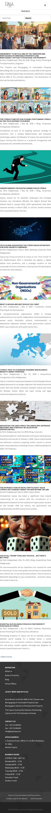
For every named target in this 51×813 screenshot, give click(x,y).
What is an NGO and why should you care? (19, 304)
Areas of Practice (12, 675)
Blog (33, 60)
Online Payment (36, 798)
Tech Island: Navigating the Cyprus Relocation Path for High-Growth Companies (25, 246)
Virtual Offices (10, 683)
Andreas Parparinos (42, 628)
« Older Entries (6, 657)
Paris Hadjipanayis (9, 60)
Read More (25, 11)
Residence (15, 127)
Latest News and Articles (16, 692)
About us (8, 671)
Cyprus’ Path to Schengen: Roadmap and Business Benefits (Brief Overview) (23, 371)
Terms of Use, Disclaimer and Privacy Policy (24, 795)
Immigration (5, 127)
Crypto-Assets (34, 492)
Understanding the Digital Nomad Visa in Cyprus (23, 188)
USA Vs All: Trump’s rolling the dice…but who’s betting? (23, 556)
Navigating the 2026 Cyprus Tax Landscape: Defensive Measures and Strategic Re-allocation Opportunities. (25, 427)
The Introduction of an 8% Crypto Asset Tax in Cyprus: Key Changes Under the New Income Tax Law (24, 488)
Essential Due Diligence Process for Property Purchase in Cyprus (22, 625)
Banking (33, 249)
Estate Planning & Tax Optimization (15, 631)
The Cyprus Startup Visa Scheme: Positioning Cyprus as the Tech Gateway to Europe (25, 120)
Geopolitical (45, 374)
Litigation (19, 63)
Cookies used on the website (16, 798)
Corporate (46, 123)
